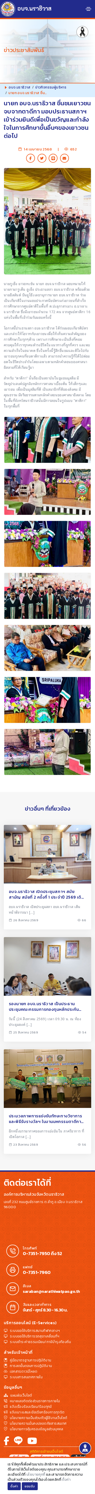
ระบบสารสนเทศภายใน (26, 1377)
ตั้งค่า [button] (14, 1486)
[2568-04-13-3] (47, 648)
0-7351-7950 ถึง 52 (42, 1253)
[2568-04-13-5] (47, 544)
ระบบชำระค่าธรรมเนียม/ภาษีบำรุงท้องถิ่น (40, 1342)
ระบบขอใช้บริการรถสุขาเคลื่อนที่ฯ (34, 1336)
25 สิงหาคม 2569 (25, 1032)
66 (84, 920)
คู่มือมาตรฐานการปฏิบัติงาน (30, 1360)
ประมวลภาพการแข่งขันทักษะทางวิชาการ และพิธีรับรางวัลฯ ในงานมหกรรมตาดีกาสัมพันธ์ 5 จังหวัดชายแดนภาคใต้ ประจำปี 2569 (46, 1118)
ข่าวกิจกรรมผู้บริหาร (50, 87)
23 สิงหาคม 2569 (25, 1144)
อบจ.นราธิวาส (19, 87)
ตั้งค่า (66, 1479)
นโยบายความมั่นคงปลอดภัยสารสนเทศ (38, 1423)
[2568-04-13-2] (47, 700)
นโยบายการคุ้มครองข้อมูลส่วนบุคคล (36, 1429)
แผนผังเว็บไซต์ (21, 1395)
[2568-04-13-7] (47, 440)
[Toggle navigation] (88, 9)
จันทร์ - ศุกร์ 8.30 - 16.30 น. (45, 1310)
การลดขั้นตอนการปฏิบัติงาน (31, 1366)
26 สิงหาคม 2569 (25, 920)
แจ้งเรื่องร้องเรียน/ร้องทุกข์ (31, 1406)
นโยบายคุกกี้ (35, 1474)
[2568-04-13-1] (47, 752)
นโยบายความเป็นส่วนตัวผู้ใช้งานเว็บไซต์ (38, 1418)
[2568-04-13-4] (47, 596)
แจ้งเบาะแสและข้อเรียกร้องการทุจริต (37, 1412)
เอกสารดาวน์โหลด (23, 1371)
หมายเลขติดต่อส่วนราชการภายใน (35, 1401)
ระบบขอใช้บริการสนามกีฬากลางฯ (35, 1330)
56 (84, 1144)
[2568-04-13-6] (47, 492)
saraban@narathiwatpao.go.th (51, 1291)
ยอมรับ (30, 1486)
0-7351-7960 (37, 1272)
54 (84, 1032)
